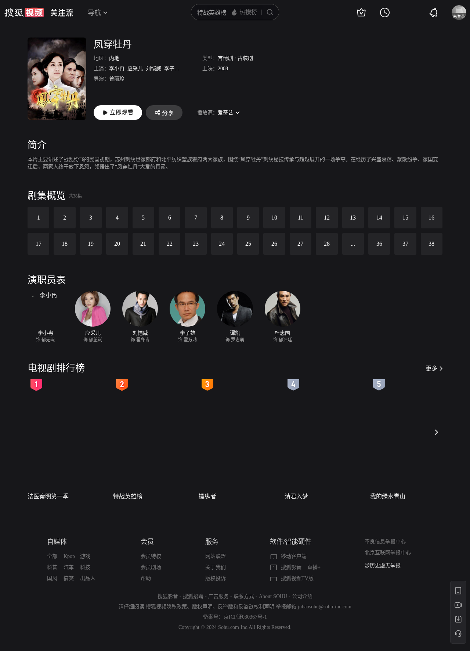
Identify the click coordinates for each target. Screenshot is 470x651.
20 (117, 244)
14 (379, 217)
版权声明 (202, 606)
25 (248, 244)
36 (379, 244)
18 (65, 244)
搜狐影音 (291, 567)
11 (300, 217)
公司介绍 (302, 596)
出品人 (87, 578)
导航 (94, 13)
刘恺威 (153, 68)
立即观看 (121, 112)
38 (431, 244)
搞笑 (69, 578)
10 (274, 217)
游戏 (85, 556)
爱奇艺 (225, 112)
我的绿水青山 (387, 496)
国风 (52, 578)
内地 (114, 58)
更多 (431, 368)
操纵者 (207, 496)
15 (405, 217)
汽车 (69, 567)
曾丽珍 (116, 79)
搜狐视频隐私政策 (166, 606)
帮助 (146, 578)
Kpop (69, 556)
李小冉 (116, 68)
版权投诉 (215, 578)
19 (91, 244)
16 (431, 217)
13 (353, 217)
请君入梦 (296, 496)
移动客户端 (294, 556)
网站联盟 (215, 556)
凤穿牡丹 (113, 44)
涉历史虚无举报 (383, 565)
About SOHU (273, 596)
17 (38, 244)
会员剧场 (151, 567)
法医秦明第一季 (48, 496)
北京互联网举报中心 (388, 552)
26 (274, 244)
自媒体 (57, 541)
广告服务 (218, 596)
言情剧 (225, 58)
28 (327, 244)
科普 (52, 567)
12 (327, 217)
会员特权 (151, 556)
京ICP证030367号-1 (245, 617)
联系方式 (244, 596)
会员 (147, 541)
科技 (85, 567)
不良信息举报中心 (385, 541)
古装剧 (245, 58)
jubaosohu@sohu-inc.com (324, 606)
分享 (168, 113)
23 (196, 244)
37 (405, 244)
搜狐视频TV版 (297, 578)
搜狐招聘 (193, 596)
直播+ (314, 567)
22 (170, 244)
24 (222, 244)
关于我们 (215, 567)
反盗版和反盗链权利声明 (246, 606)
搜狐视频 (24, 12)
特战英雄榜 (127, 496)
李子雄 (172, 68)
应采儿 (135, 68)
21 (143, 244)
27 (300, 244)
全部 (52, 556)
